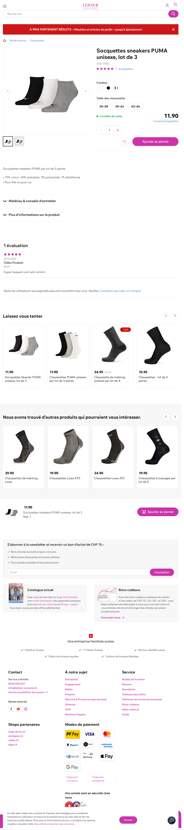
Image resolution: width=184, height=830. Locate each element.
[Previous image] (8, 91)
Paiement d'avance (72, 779)
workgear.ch (15, 736)
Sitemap (70, 704)
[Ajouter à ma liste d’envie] (124, 141)
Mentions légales (75, 714)
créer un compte (130, 291)
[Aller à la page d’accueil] (4, 40)
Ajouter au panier (155, 141)
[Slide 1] (8, 141)
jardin (39, 604)
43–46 (135, 106)
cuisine (50, 604)
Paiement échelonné (98, 779)
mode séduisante (42, 600)
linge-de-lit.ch (16, 731)
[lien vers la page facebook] (11, 709)
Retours (127, 684)
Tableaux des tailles (134, 694)
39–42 (119, 106)
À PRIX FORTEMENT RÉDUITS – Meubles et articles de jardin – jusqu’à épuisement (86, 29)
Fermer (128, 820)
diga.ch (12, 744)
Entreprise (71, 679)
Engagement (72, 684)
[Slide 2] (19, 141)
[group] (105, 69)
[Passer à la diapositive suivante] (174, 315)
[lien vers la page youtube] (19, 709)
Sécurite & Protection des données (86, 699)
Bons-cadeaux (130, 704)
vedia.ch (13, 740)
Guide (125, 714)
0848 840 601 (16, 683)
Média (69, 689)
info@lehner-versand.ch (22, 688)
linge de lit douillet (67, 597)
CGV (68, 709)
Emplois (70, 694)
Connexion (106, 291)
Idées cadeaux (130, 709)
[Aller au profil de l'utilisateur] (168, 5)
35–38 (103, 106)
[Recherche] (173, 13)
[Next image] (85, 91)
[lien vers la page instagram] (25, 709)
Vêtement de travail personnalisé (142, 699)
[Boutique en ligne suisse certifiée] (69, 805)
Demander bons (110, 617)
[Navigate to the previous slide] (166, 315)
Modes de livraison (133, 679)
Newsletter (128, 689)
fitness (64, 604)
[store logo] (91, 7)
